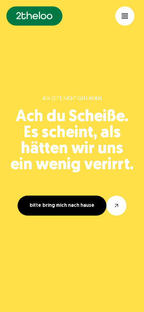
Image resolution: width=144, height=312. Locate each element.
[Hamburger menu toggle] (124, 16)
